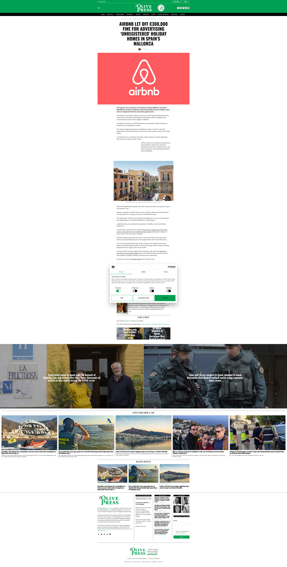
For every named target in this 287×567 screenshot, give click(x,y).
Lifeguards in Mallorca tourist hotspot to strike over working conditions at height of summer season (162, 499)
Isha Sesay (146, 49)
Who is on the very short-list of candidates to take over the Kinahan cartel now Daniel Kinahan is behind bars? (198, 452)
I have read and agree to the (182, 532)
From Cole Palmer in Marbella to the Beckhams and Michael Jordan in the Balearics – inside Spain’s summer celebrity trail (162, 515)
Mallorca (147, 19)
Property (153, 19)
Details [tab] (143, 272)
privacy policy (182, 533)
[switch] (135, 291)
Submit (181, 537)
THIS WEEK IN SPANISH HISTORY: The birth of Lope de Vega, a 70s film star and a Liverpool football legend (162, 507)
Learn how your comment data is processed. (155, 324)
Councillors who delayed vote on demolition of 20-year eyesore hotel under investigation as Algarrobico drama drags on (28, 452)
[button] (150, 498)
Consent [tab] (121, 272)
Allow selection (143, 298)
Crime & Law (136, 19)
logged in (128, 321)
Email (175, 520)
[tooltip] (178, 8)
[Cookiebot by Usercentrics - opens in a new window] (168, 267)
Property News (136, 259)
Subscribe (176, 1)
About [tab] (166, 272)
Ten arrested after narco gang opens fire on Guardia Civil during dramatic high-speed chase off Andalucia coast (86, 452)
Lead (142, 19)
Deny (122, 298)
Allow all (165, 298)
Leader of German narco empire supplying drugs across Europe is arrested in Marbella (141, 451)
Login (185, 1)
